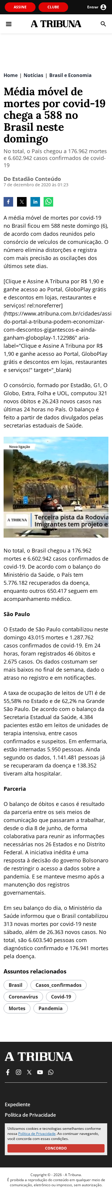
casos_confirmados (59, 985)
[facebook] (8, 202)
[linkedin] (35, 202)
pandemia (51, 1008)
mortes (17, 1008)
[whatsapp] (48, 202)
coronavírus (23, 996)
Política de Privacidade (37, 1133)
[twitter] (22, 202)
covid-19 (61, 996)
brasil (15, 985)
